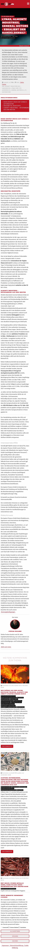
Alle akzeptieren (15, 931)
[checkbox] (1, 927)
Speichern (15, 936)
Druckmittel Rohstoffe (12, 105)
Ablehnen (15, 941)
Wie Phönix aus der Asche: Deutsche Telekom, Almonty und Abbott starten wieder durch (14, 692)
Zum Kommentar (7, 746)
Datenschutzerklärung (16, 945)
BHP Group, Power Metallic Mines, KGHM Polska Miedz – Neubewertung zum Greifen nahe (14, 884)
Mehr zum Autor (6, 647)
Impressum (5, 945)
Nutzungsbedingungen (8, 612)
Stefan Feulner (15, 631)
